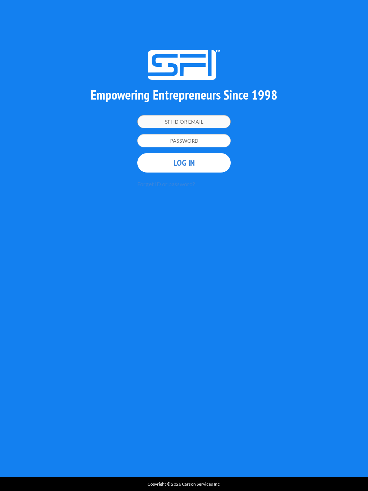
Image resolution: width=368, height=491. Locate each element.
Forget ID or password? (166, 183)
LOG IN (184, 162)
